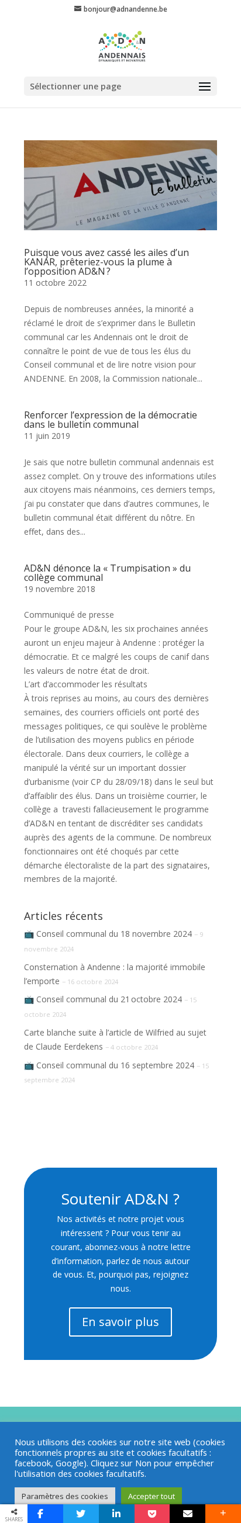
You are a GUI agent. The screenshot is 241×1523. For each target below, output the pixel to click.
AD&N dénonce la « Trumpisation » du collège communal (107, 573)
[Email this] (187, 1513)
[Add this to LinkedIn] (117, 1513)
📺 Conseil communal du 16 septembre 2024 (109, 1065)
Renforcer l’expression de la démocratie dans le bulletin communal (110, 420)
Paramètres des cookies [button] (65, 1496)
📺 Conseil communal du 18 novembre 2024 (108, 933)
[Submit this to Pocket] (152, 1513)
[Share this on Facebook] (45, 1513)
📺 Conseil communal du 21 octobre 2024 (103, 999)
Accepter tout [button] (151, 1496)
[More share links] (223, 1513)
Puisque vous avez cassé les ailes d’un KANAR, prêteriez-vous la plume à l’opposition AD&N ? (106, 262)
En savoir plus (120, 1322)
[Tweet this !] (81, 1513)
